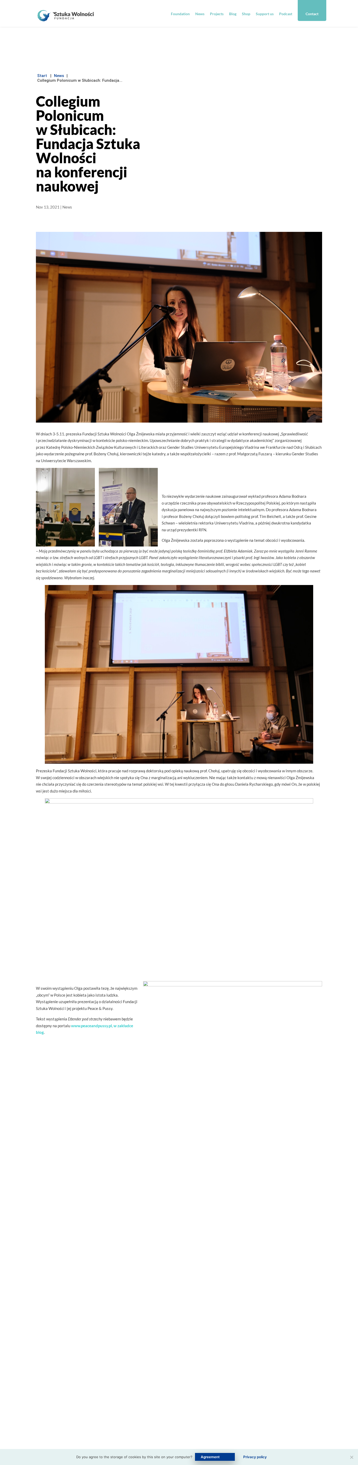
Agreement (210, 1457)
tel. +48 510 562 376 (172, 1370)
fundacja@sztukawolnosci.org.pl (175, 1355)
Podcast (285, 14)
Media (211, 1407)
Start (42, 75)
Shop (246, 14)
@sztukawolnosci (169, 1381)
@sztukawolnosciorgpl (166, 1392)
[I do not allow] (351, 1457)
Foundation (180, 14)
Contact (312, 14)
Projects (217, 14)
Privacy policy (255, 1457)
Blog (232, 14)
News (199, 14)
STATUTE (100, 1440)
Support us (265, 14)
